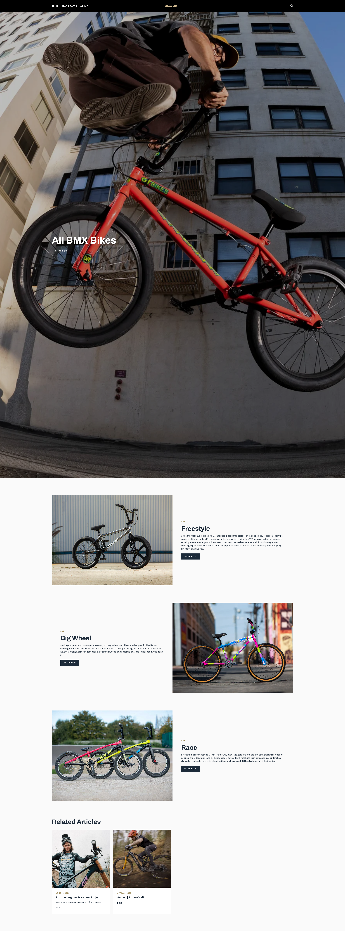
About (84, 6)
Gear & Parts (69, 6)
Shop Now (61, 251)
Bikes (55, 6)
